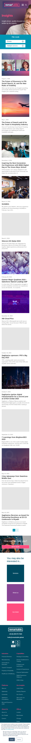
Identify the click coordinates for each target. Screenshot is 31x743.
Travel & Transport (7, 667)
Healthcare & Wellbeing (8, 673)
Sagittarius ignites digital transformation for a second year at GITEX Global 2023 (15, 397)
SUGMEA (5, 204)
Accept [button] (11, 739)
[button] (23, 5)
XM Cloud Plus (8, 319)
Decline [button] (19, 739)
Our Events (20, 694)
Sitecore (4, 688)
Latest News (20, 688)
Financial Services (7, 656)
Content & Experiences (23, 669)
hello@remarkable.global (15, 637)
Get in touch (15, 546)
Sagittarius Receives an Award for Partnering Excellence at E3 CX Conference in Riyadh (15, 517)
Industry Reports (21, 691)
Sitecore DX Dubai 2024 (11, 241)
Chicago (19, 718)
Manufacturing (6, 659)
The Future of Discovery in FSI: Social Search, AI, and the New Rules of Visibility (14, 83)
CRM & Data (20, 680)
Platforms (5, 685)
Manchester (20, 715)
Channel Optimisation (22, 672)
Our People (5, 715)
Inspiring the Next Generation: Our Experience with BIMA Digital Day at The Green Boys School (15, 165)
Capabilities (20, 653)
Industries (5, 653)
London (19, 712)
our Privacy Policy (9, 729)
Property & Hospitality (7, 670)
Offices (19, 709)
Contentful (4, 694)
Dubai (18, 721)
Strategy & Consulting (22, 656)
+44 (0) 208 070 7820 (15, 634)
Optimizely (4, 691)
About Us (5, 709)
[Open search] (26, 5)
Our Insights (21, 685)
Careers (4, 718)
